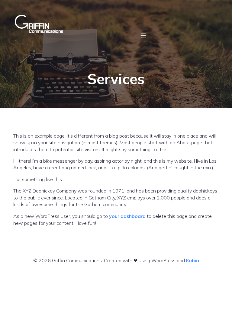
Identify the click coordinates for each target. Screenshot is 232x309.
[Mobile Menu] (143, 35)
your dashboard (127, 216)
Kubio (192, 260)
